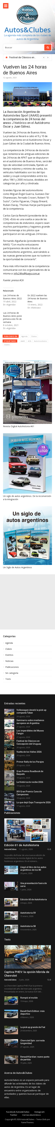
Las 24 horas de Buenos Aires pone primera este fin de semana (12, 317)
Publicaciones (12, 667)
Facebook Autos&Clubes (17, 1111)
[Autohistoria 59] (11, 915)
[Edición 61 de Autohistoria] (27, 830)
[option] (29, 57)
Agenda (24, 336)
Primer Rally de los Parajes (30, 762)
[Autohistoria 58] (11, 929)
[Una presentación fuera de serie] (11, 886)
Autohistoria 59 (28, 913)
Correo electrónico (31, 1115)
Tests (8, 679)
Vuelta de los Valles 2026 (29, 752)
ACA (29, 341)
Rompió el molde (29, 998)
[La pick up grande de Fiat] (11, 1030)
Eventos (9, 655)
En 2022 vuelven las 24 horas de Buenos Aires (38, 298)
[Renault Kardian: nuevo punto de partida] (11, 1059)
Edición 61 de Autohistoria (21, 845)
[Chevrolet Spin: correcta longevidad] (11, 1043)
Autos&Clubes (27, 29)
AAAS (23, 341)
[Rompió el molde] (11, 1000)
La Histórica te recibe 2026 (29, 782)
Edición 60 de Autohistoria (33, 899)
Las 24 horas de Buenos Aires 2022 (12, 297)
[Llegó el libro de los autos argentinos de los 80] (11, 870)
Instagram (39, 1111)
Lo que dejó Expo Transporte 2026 (33, 802)
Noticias (9, 661)
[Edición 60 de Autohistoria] (11, 902)
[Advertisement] (27, 602)
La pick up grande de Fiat (32, 1027)
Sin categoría (11, 673)
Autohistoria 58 (28, 926)
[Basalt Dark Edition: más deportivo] (11, 1014)
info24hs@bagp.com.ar (27, 273)
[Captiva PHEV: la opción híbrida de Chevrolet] (27, 957)
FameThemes (27, 1122)
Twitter (13, 1115)
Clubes (34, 336)
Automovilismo (40, 341)
